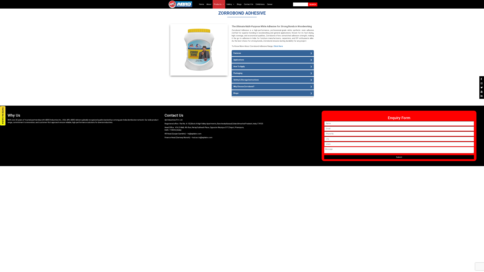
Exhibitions (260, 4)
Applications (238, 60)
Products (217, 4)
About (208, 4)
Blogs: (236, 93)
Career (270, 4)
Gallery (229, 4)
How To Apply (239, 66)
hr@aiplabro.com (194, 134)
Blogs (239, 4)
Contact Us (248, 4)
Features (237, 53)
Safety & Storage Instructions (246, 80)
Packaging (237, 73)
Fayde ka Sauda (3, 116)
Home (201, 4)
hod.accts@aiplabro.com (202, 138)
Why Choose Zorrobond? (243, 87)
